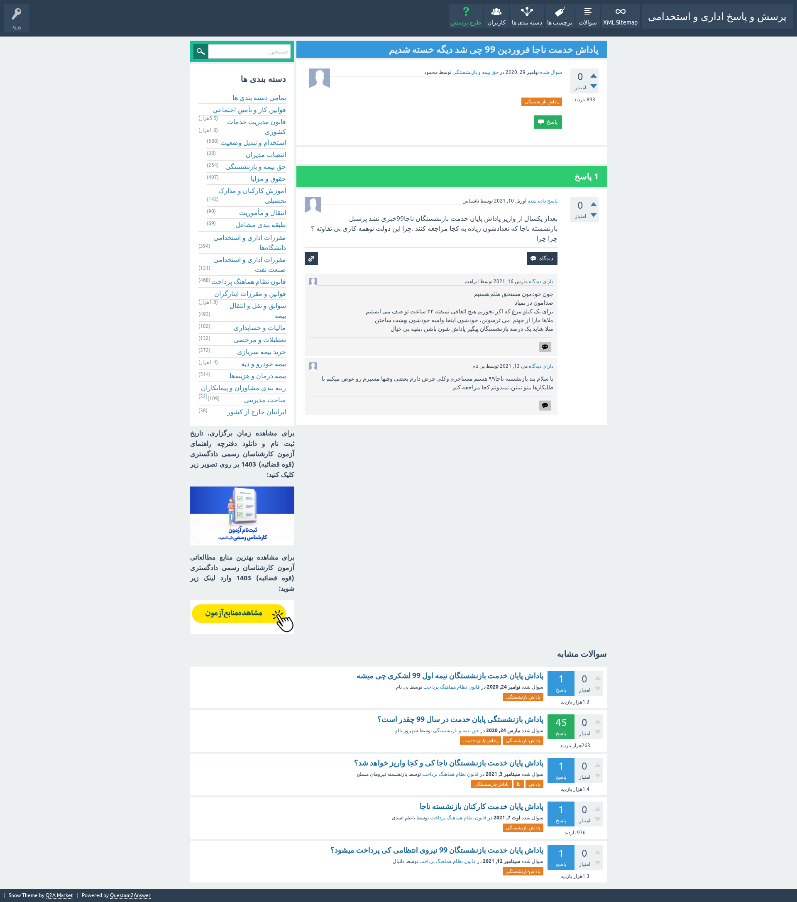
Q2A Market (59, 895)
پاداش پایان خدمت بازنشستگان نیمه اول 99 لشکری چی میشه (450, 675)
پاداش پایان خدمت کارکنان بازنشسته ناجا (481, 806)
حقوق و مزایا (268, 178)
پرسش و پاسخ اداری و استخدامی (717, 16)
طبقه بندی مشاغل (261, 224)
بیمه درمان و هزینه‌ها (258, 375)
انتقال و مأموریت (262, 212)
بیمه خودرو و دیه (263, 363)
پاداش (534, 784)
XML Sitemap (620, 22)
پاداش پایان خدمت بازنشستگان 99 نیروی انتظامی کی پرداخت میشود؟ (436, 850)
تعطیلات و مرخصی (260, 339)
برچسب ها (559, 22)
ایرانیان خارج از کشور (256, 412)
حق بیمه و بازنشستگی (475, 72)
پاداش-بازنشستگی (542, 101)
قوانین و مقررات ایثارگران (250, 293)
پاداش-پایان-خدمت (480, 740)
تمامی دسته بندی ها (259, 97)
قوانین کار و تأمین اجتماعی (249, 109)
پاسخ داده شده (542, 201)
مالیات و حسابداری (260, 327)
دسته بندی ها (527, 22)
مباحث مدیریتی (265, 399)
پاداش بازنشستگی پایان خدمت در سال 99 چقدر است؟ (460, 719)
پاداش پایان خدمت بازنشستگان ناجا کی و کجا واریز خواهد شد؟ (448, 762)
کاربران (496, 22)
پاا (519, 784)
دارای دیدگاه (541, 281)
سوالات (588, 22)
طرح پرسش (466, 22)
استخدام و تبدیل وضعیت (253, 142)
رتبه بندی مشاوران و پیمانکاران (243, 387)
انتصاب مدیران (266, 154)
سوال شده (551, 72)
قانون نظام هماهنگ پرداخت (248, 281)
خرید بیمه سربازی (261, 351)
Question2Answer (130, 895)
